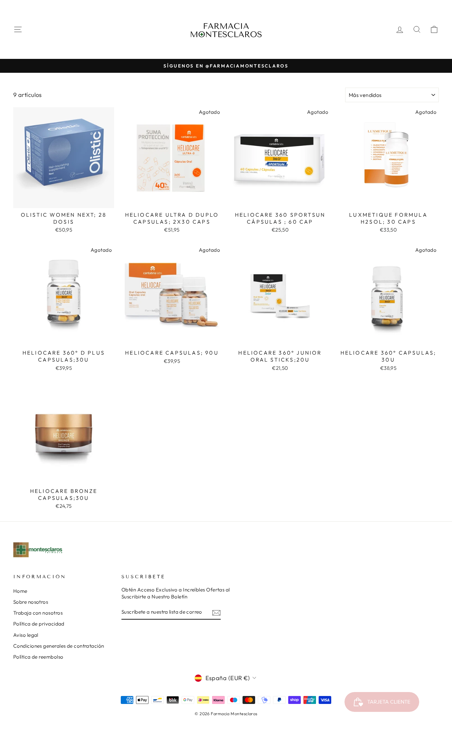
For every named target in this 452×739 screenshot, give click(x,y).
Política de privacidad (39, 624)
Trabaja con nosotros (38, 613)
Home (20, 591)
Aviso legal (25, 635)
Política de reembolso (38, 657)
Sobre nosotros (30, 602)
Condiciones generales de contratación (58, 646)
